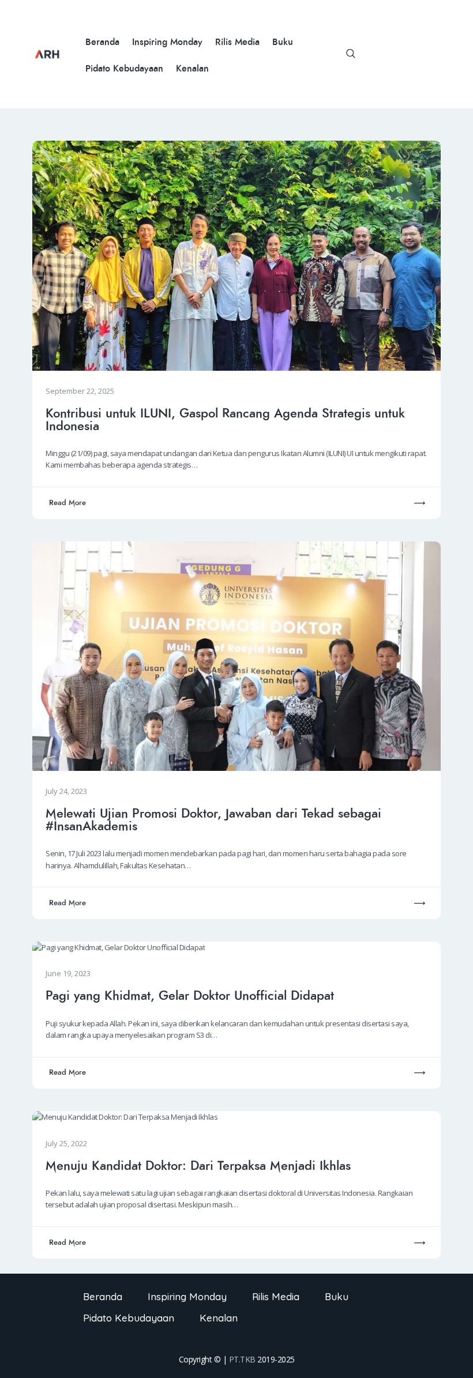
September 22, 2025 (80, 391)
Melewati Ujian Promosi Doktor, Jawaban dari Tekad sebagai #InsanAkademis (213, 820)
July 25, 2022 (66, 1143)
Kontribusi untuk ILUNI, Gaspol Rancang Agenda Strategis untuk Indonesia (225, 419)
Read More (67, 503)
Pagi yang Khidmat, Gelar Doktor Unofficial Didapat (190, 995)
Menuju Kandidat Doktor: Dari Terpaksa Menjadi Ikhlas (198, 1165)
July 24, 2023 (66, 791)
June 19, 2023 (68, 973)
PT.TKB (242, 1359)
